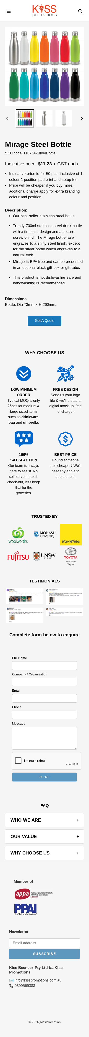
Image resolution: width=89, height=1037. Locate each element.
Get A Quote (44, 321)
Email (16, 690)
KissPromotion (50, 1022)
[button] (44, 777)
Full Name (19, 658)
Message (18, 723)
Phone (16, 707)
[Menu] (8, 10)
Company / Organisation (29, 674)
